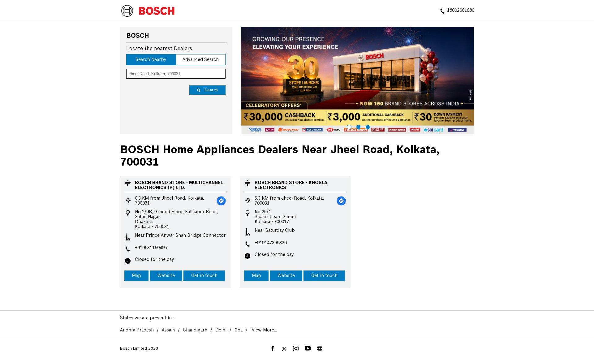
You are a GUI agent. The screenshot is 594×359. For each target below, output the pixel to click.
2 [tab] (357, 126)
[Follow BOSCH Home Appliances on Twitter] (284, 348)
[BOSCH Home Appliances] (148, 11)
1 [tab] (348, 126)
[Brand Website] (319, 348)
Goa (239, 330)
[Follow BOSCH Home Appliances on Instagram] (296, 348)
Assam (168, 330)
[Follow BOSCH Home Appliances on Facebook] (272, 348)
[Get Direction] (221, 201)
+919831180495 (151, 248)
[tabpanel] (357, 80)
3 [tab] (366, 126)
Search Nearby (151, 60)
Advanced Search (201, 60)
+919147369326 (271, 243)
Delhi (220, 330)
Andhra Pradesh (137, 330)
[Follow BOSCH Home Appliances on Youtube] (307, 348)
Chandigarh (195, 330)
